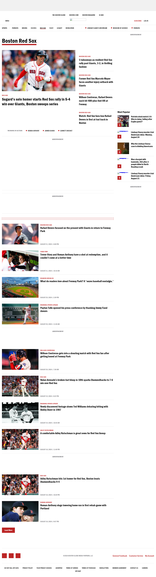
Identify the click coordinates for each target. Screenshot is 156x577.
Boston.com (73, 15)
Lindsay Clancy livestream (97, 28)
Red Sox (43, 28)
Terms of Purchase (89, 568)
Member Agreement (119, 568)
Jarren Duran (50, 130)
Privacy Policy (28, 568)
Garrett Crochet (66, 130)
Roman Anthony (33, 130)
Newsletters (104, 568)
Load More (8, 530)
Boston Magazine (88, 15)
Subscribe (137, 21)
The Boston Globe (58, 15)
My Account (149, 555)
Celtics (33, 28)
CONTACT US (134, 568)
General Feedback (120, 555)
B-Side (101, 15)
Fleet (51, 28)
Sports (4, 28)
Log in (146, 21)
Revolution (70, 28)
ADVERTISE (59, 568)
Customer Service (136, 555)
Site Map (78, 571)
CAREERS (145, 568)
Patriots (15, 28)
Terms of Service (72, 568)
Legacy (59, 28)
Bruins (24, 28)
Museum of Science (120, 28)
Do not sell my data (11, 568)
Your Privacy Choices (44, 568)
